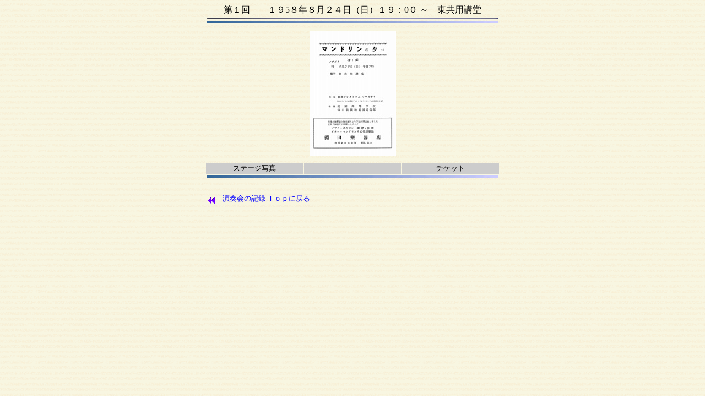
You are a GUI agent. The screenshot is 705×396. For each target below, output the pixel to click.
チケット (450, 168)
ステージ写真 (254, 168)
